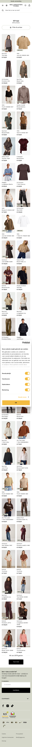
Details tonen (22, 397)
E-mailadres (5, 681)
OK (16, 402)
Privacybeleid (19, 733)
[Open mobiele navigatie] (3, 5)
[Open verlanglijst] (25, 5)
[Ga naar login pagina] (6, 5)
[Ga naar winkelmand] (29, 5)
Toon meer (16, 662)
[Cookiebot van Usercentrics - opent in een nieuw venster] (22, 343)
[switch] (27, 378)
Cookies (4, 733)
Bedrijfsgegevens (20, 737)
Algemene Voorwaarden (8, 737)
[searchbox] (17, 10)
